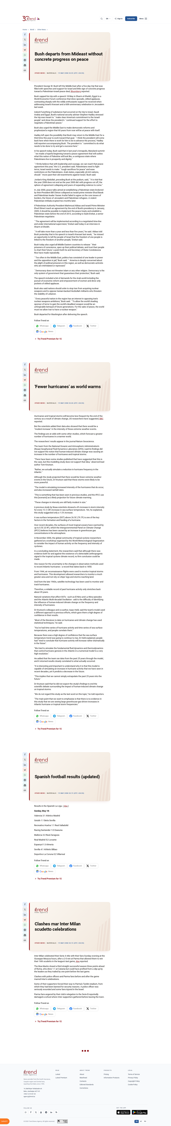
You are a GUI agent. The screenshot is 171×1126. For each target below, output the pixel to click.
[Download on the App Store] (123, 1112)
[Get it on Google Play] (140, 1112)
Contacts (83, 1081)
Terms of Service (134, 1074)
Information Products (111, 1078)
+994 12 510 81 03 (30, 1094)
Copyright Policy (134, 1081)
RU (145, 1121)
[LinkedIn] (51, 1112)
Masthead (83, 1078)
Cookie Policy (132, 1084)
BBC (101, 418)
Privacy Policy (133, 1078)
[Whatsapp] (26, 1112)
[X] (36, 1112)
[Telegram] (46, 1112)
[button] (25, 34)
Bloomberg (76, 91)
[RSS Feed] (56, 1112)
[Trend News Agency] (30, 1072)
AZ (141, 1121)
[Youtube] (41, 1112)
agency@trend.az (29, 1096)
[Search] (101, 18)
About (82, 1074)
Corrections (84, 1088)
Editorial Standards (87, 1084)
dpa (66, 806)
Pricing (106, 1074)
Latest (57, 1074)
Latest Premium (61, 1078)
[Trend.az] (31, 18)
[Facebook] (31, 1112)
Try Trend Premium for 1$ (49, 339)
